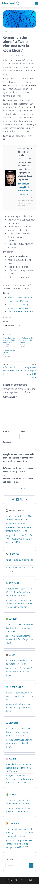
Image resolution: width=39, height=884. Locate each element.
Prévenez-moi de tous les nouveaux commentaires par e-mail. (18, 470)
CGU (22, 880)
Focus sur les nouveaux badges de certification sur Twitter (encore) (10, 340)
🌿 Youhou (11, 794)
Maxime (7, 56)
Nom (6, 431)
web (12, 32)
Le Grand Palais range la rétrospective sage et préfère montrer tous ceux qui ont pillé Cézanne (19, 768)
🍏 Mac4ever (11, 618)
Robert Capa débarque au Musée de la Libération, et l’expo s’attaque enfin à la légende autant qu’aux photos (19, 832)
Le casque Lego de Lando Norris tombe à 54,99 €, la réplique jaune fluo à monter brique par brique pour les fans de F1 (19, 603)
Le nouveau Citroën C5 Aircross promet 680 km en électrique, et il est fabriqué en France (19, 743)
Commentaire (10, 396)
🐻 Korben (10, 654)
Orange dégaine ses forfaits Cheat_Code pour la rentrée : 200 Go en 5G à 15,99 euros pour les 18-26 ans (19, 539)
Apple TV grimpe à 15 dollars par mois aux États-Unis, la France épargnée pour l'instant (19, 639)
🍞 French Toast (13, 823)
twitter (5, 32)
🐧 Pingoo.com (12, 554)
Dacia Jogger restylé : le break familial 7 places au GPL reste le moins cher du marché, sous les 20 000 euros (19, 732)
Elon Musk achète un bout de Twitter (20, 311)
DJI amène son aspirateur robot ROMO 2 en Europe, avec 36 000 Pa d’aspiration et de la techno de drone (19, 519)
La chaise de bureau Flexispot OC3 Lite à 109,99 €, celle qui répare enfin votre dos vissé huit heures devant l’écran (19, 592)
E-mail (23, 431)
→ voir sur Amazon (24, 194)
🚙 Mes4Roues (12, 722)
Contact (29, 880)
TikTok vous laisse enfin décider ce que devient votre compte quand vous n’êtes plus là (19, 696)
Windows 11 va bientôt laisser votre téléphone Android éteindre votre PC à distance (19, 672)
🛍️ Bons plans (12, 583)
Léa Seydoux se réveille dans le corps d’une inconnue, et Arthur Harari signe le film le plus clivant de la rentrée (19, 779)
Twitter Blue (29, 67)
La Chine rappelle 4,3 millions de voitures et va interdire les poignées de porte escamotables (19, 628)
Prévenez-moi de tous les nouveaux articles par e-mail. (18, 480)
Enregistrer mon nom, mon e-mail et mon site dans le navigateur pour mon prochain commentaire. (19, 458)
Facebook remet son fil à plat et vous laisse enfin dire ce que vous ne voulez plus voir (19, 707)
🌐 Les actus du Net (14, 687)
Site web (7, 441)
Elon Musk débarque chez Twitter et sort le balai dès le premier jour (27, 340)
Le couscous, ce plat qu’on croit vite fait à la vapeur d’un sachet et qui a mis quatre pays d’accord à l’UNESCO (19, 844)
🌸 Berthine (11, 758)
